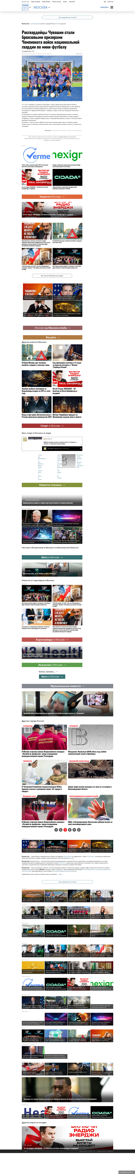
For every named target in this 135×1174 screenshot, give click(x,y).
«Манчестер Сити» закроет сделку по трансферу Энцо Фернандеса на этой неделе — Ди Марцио (60, 466)
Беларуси (62, 871)
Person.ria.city (56, 2)
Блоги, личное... (47, 672)
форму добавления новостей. (68, 137)
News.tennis (25, 1011)
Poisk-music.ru (25, 960)
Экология (72, 2)
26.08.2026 (103, 7)
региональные (35, 24)
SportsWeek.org (105, 869)
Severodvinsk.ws (26, 995)
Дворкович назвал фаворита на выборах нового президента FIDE (80, 461)
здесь (60, 874)
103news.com (110, 1151)
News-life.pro (96, 869)
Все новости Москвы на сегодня (52, 276)
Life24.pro (25, 871)
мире (74, 871)
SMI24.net (62, 863)
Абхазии (68, 871)
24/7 (57, 24)
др (30, 871)
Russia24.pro (67, 856)
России (55, 871)
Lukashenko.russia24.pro (28, 1044)
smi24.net (90, 856)
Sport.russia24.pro (26, 508)
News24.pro (25, 923)
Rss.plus (71, 858)
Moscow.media (35, 2)
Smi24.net (24, 221)
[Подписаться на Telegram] (104, 1)
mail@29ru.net (91, 1151)
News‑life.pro (46, 2)
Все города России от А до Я (67, 17)
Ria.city (24, 145)
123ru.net (110, 2)
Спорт (65, 2)
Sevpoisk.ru (25, 1061)
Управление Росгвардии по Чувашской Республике (36, 54)
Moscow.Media (87, 869)
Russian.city (25, 2)
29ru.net (25, 282)
